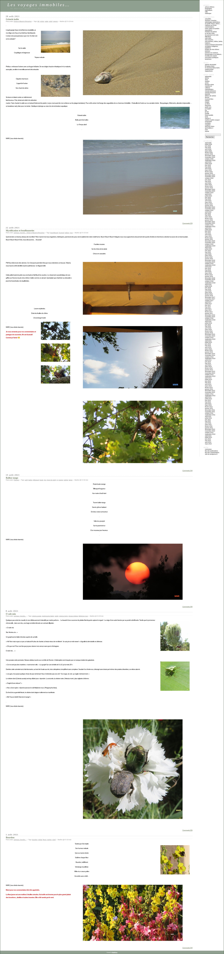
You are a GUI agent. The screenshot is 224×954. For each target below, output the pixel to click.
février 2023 (209, 204)
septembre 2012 (210, 395)
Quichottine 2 (209, 128)
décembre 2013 (210, 371)
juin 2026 (208, 146)
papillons (208, 48)
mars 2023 (208, 202)
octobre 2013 (209, 374)
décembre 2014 (210, 354)
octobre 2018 (209, 281)
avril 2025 (208, 168)
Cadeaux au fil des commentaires (211, 26)
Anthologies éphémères (212, 22)
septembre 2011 (210, 415)
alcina (207, 78)
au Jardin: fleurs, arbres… (213, 24)
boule (41, 480)
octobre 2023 (209, 192)
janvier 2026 (209, 154)
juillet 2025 (208, 164)
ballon (30, 480)
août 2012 (208, 397)
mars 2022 (208, 217)
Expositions (208, 10)
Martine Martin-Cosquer (212, 120)
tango (70, 480)
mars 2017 (208, 310)
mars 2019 (208, 273)
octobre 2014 (209, 357)
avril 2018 (208, 291)
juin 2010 (208, 439)
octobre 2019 (209, 263)
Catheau (207, 88)
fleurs (44, 840)
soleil (50, 21)
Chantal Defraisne (210, 91)
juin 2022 (208, 213)
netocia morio (63, 616)
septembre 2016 (210, 320)
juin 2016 (208, 325)
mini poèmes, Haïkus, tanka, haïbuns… (214, 42)
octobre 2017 (209, 300)
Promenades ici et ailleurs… (214, 54)
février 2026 (209, 152)
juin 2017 (208, 305)
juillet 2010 (208, 437)
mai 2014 (208, 363)
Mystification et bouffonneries (20, 230)
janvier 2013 (209, 389)
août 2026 (208, 143)
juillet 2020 (208, 249)
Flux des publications (211, 451)
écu (45, 480)
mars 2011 (208, 424)
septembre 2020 (210, 246)
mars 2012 (208, 405)
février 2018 (209, 294)
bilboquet (36, 480)
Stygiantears (209, 71)
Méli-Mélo (208, 38)
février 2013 (209, 387)
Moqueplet (208, 121)
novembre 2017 (210, 299)
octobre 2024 (209, 178)
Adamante (208, 76)
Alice (206, 80)
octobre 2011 (209, 413)
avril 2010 (208, 442)
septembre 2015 (210, 339)
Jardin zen (208, 107)
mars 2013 (208, 386)
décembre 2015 (210, 334)
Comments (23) (187, 223)
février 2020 (209, 257)
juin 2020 (208, 250)
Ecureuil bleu (209, 99)
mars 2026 (208, 151)
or (57, 480)
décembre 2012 (210, 391)
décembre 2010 (210, 429)
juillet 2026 (208, 144)
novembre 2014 (210, 355)
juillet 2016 (208, 323)
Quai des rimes (209, 126)
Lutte (206, 12)
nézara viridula (73, 616)
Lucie (206, 117)
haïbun (67, 233)
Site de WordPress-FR (211, 454)
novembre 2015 (210, 336)
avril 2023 (208, 201)
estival (40, 840)
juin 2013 (208, 381)
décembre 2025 (210, 155)
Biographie (208, 8)
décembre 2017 (210, 297)
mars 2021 (208, 236)
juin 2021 (208, 231)
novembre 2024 (210, 176)
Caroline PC (208, 86)
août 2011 (208, 416)
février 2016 (209, 331)
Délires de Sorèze (210, 96)
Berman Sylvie (209, 84)
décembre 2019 (210, 260)
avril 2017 (208, 308)
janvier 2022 (209, 220)
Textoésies (208, 59)
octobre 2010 (209, 432)
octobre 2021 (209, 225)
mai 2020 (208, 252)
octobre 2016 (209, 318)
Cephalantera (209, 89)
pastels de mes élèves (212, 49)
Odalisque (208, 13)
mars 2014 (208, 366)
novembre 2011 (210, 412)
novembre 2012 (210, 392)
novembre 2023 (210, 191)
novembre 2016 (210, 317)
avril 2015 (208, 347)
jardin (56, 616)
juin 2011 (208, 420)
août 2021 (208, 228)
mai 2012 (208, 402)
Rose (206, 129)
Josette (207, 113)
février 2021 (209, 238)
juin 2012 (208, 400)
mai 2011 (208, 421)
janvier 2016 (209, 333)
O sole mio (11, 614)
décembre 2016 (210, 315)
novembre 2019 (210, 262)
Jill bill (207, 112)
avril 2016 (208, 328)
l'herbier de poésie (211, 32)
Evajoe (207, 102)
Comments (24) (187, 471)
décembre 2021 (210, 222)
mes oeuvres (209, 40)
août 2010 (208, 436)
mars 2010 (208, 444)
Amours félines (209, 7)
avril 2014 (208, 365)
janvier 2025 (209, 173)
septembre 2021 (210, 226)
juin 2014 (208, 362)
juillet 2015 (208, 342)
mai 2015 (208, 345)
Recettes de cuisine (211, 56)
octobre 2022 (209, 210)
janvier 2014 (209, 370)
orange (60, 480)
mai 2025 (208, 167)
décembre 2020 (210, 241)
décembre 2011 (210, 410)
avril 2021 (208, 234)
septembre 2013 (210, 376)
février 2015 (209, 350)
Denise (207, 97)
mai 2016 (208, 326)
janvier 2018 (209, 296)
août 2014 (208, 360)
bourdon (34, 840)
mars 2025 (208, 170)
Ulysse (207, 131)
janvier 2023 (209, 205)
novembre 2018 (210, 279)
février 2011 (208, 426)
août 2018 (208, 284)
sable (46, 21)
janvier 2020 (209, 259)
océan (42, 21)
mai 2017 (208, 307)
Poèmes (16, 480)
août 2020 (208, 247)
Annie (207, 83)
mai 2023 (208, 199)
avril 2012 (208, 403)
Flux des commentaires (212, 452)
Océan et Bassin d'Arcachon (23, 21)
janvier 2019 (209, 276)
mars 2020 (208, 255)
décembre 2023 (210, 189)
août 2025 (208, 162)
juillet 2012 (208, 399)
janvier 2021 (209, 239)
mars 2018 (208, 292)
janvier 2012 (209, 408)
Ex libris (207, 104)
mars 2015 (208, 349)
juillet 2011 (208, 418)
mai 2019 (208, 270)
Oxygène (207, 125)
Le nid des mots (210, 33)
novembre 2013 (210, 373)
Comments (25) (187, 830)
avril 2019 (208, 271)
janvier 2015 (209, 352)
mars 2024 (208, 184)
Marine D (208, 118)
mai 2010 (208, 440)
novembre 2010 (210, 431)
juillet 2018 (208, 286)
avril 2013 (208, 384)
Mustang (207, 123)
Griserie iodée (12, 19)
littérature (208, 36)
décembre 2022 (210, 207)
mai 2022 (208, 215)
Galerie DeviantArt (210, 64)
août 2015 (208, 341)
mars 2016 (208, 329)
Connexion (208, 449)
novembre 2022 (210, 209)
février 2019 (209, 275)
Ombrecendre (209, 69)
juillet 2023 (208, 196)
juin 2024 (208, 180)
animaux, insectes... (20, 233)
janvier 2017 (209, 313)
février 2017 (209, 312)
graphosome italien (48, 616)
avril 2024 (208, 183)
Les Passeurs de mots (211, 35)
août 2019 (208, 267)
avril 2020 (208, 254)
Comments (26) (187, 607)
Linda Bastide (209, 115)
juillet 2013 (208, 379)
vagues (55, 21)
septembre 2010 (210, 434)
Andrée (207, 81)
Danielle (207, 94)
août (26, 480)
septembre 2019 (210, 265)
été (38, 21)
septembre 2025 (210, 160)
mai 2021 (208, 233)
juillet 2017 (208, 304)
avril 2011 (208, 423)
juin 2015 (208, 344)
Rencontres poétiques (211, 57)
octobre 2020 (209, 244)
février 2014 (209, 368)
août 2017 (208, 302)
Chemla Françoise (210, 92)
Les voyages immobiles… (38, 4)
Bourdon (10, 837)
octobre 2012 (209, 394)
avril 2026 (208, 149)
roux (71, 233)
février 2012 (209, 407)
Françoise (208, 105)
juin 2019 (208, 268)
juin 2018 (208, 287)
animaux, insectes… (211, 20)
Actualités (208, 19)
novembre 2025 (210, 157)
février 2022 (209, 218)
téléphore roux (83, 616)
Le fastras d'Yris (209, 66)
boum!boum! (54, 233)
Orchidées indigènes (211, 46)
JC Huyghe (208, 109)
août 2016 (208, 321)
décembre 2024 (210, 175)
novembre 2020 (210, 242)
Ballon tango (12, 478)
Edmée (207, 101)
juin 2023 (208, 197)
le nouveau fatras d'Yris (212, 68)
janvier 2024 (209, 188)
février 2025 (209, 172)
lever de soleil (51, 480)
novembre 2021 (210, 223)
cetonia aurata (36, 616)
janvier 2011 (209, 428)
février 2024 (209, 186)
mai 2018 (208, 289)
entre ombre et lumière (212, 28)
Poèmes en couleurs (211, 53)
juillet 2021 (208, 230)
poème (66, 480)
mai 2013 (208, 382)
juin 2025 (208, 165)
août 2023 (208, 194)
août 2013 (208, 378)
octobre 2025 (209, 159)
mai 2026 (208, 147)
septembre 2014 (210, 358)
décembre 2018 (210, 278)
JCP (206, 110)
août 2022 (208, 212)
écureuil (61, 233)
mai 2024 (208, 181)
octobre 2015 (209, 337)
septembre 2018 (210, 283)
